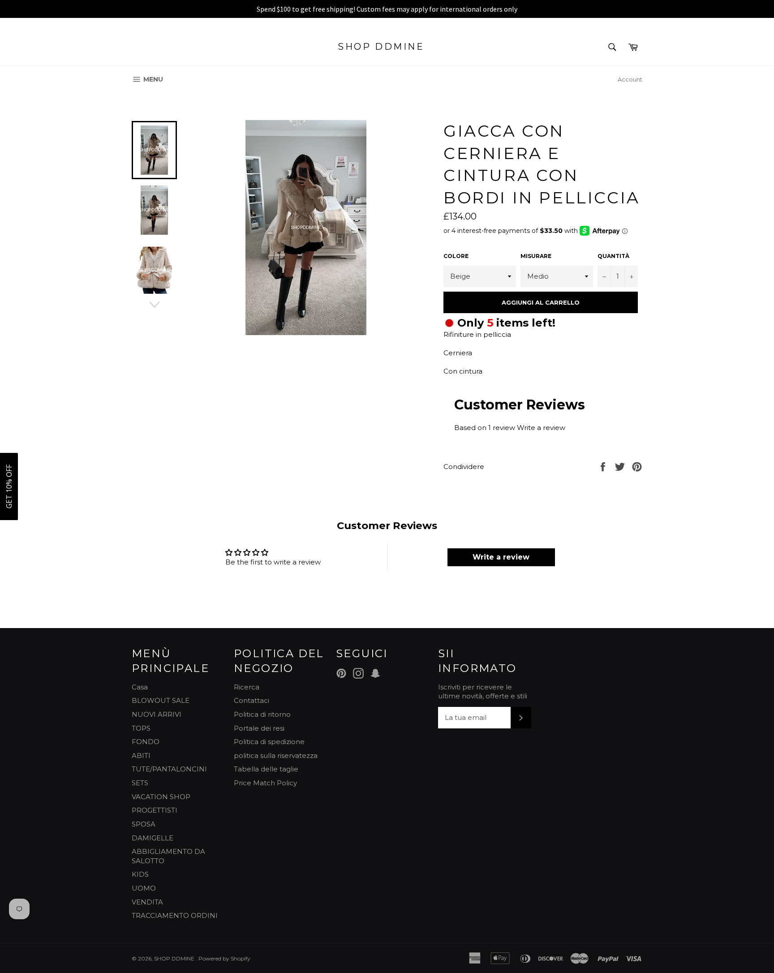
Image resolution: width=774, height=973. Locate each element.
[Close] (499, 381)
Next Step (448, 547)
